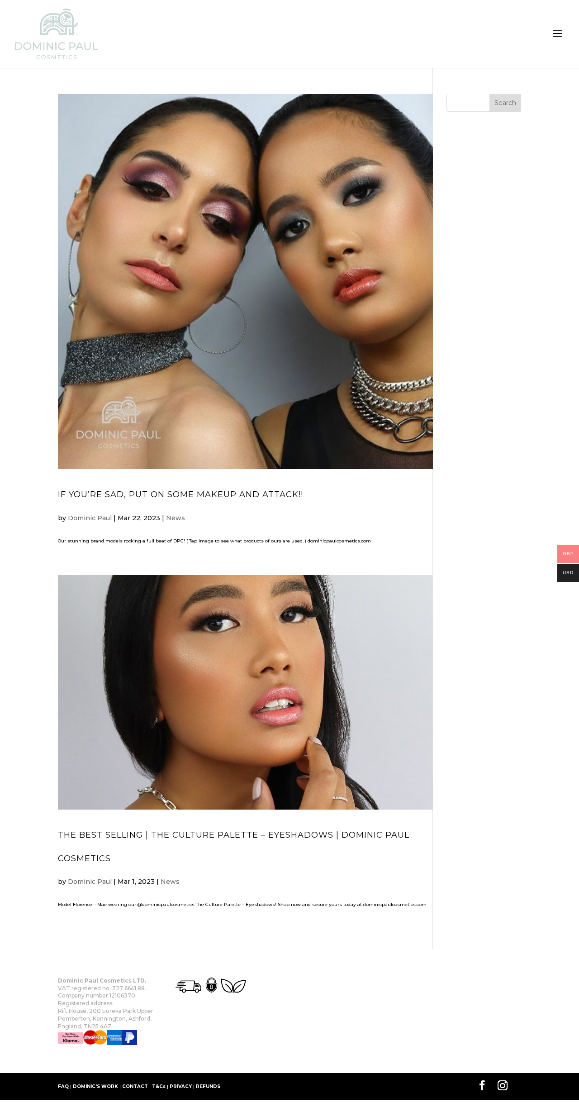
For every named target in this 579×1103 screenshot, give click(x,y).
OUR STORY (73, 1059)
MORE (132, 1059)
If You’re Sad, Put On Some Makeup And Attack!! (180, 494)
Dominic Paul (90, 518)
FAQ (63, 1086)
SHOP (107, 1059)
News (175, 518)
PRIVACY (181, 1086)
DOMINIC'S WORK (95, 1086)
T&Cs (159, 1086)
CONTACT (135, 1086)
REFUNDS (208, 1086)
